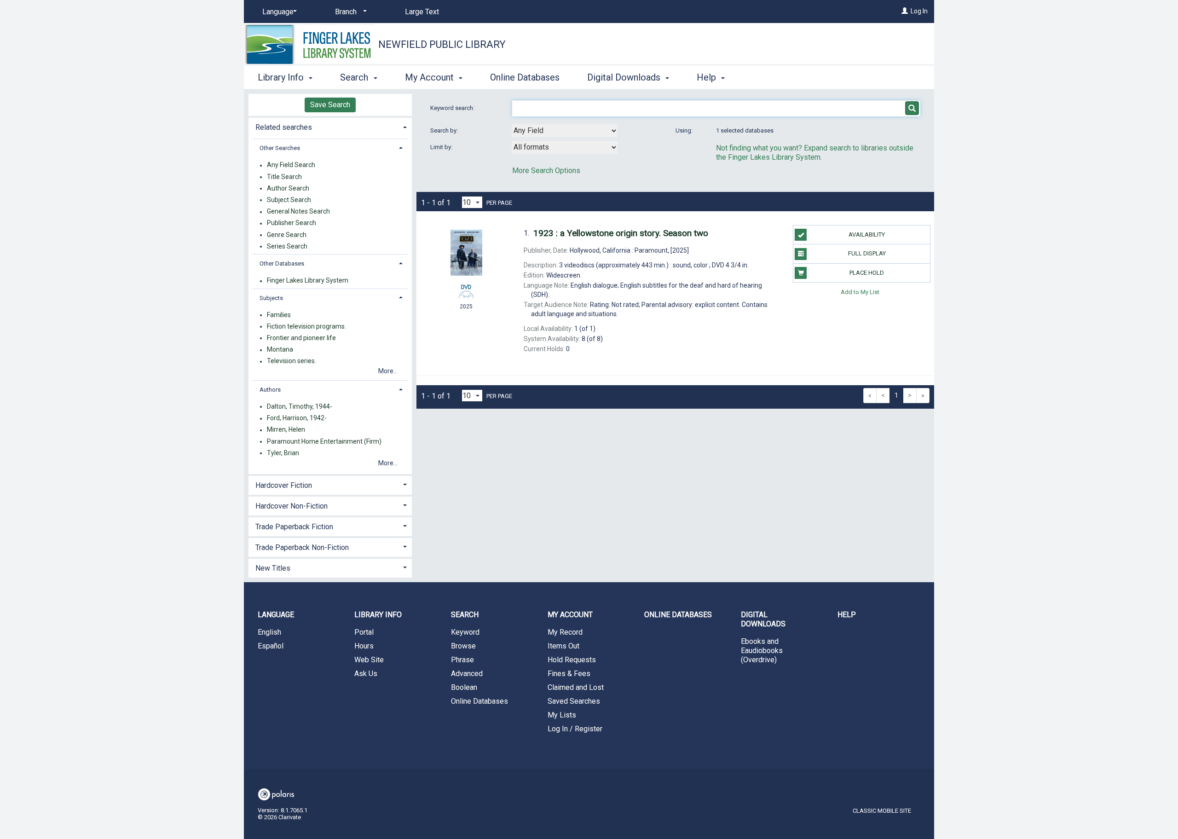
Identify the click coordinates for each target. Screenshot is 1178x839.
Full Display (867, 253)
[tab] (330, 126)
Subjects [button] (271, 298)
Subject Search (289, 199)
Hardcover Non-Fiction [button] (291, 506)
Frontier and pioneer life (301, 337)
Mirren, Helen (286, 430)
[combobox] (565, 130)
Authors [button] (270, 389)
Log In (919, 11)
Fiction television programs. (306, 326)
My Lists (562, 715)
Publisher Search (291, 223)
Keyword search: (453, 107)
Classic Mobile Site (882, 810)
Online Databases (525, 77)
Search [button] (355, 77)
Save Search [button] (330, 104)
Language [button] (276, 614)
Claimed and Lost (576, 687)
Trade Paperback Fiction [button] (294, 526)
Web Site (369, 659)
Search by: (444, 130)
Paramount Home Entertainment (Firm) (324, 441)
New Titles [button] (272, 568)
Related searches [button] (283, 127)
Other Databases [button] (282, 263)
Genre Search (286, 234)
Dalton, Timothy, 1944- (299, 406)
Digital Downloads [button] (625, 77)
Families (279, 314)
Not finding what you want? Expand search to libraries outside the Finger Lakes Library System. (814, 153)
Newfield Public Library (442, 44)
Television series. (291, 361)
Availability (867, 234)
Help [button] (707, 77)
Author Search (288, 188)
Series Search (287, 246)
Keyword (465, 632)
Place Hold (866, 272)
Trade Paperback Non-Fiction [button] (302, 547)
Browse (463, 646)
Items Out (563, 646)
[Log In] (904, 11)
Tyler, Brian (283, 453)
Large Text (422, 11)
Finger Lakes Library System (307, 280)
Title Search (284, 176)
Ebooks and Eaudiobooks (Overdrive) (762, 650)
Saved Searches (574, 701)
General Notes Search (298, 211)
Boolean (464, 687)
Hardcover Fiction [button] (283, 485)
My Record (565, 632)
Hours (364, 646)
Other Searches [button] (280, 148)
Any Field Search (291, 165)
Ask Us (365, 673)
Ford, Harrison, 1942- (297, 418)
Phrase (462, 659)
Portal (364, 632)
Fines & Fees (569, 673)
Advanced (467, 673)
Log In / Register (575, 728)
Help (846, 614)
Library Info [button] (282, 77)
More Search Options (546, 170)
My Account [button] (430, 77)
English (269, 632)
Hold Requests (572, 659)
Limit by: (442, 147)
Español (270, 646)
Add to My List (860, 292)
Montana (280, 349)
